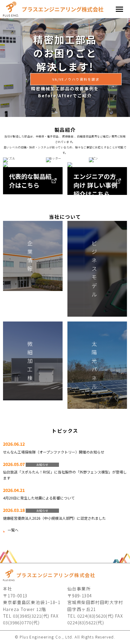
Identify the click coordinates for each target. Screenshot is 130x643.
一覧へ (13, 529)
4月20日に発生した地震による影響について (39, 497)
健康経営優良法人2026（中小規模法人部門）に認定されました (54, 518)
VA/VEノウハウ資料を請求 (75, 79)
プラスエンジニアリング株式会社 (62, 9)
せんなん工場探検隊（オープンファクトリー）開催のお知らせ (53, 451)
